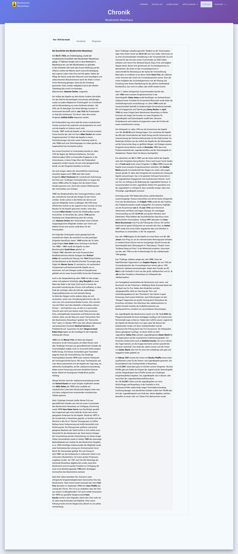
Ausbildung (172, 4)
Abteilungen (189, 4)
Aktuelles (157, 4)
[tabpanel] (119, 280)
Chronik (206, 4)
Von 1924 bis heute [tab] (61, 39)
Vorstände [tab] (81, 41)
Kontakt (219, 4)
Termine (144, 4)
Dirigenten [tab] (96, 41)
